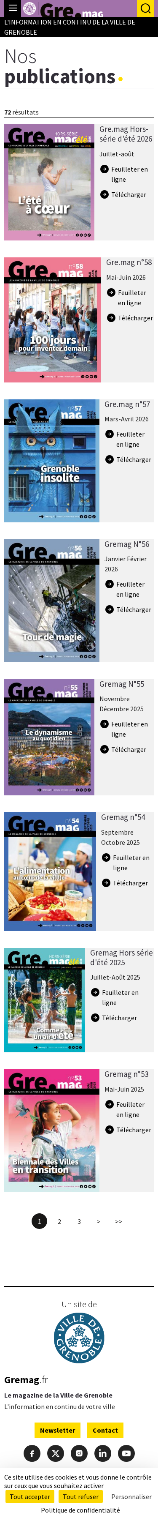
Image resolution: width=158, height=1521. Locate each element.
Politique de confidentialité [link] (80, 1510)
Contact (105, 1430)
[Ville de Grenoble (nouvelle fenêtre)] (79, 1339)
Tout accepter (30, 1496)
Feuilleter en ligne (129, 174)
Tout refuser (81, 1496)
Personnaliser (131, 1496)
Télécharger (128, 194)
